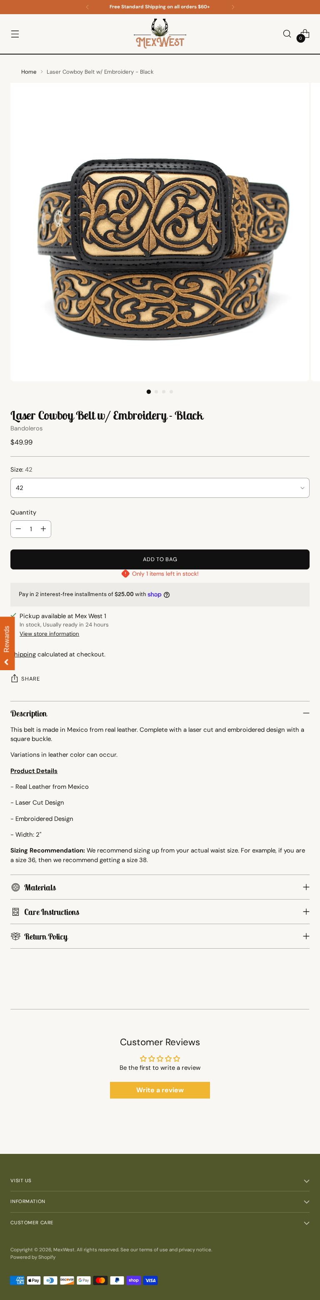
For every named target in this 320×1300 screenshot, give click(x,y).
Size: (21, 469)
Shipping (23, 654)
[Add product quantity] (43, 529)
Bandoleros (26, 428)
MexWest (64, 1250)
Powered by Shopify (32, 1257)
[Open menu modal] (14, 33)
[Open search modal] (287, 33)
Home (29, 71)
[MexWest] (160, 33)
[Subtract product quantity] (18, 529)
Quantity (23, 512)
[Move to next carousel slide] (308, 1005)
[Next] (233, 7)
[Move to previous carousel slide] (11, 1005)
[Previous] (87, 7)
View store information (49, 633)
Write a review (160, 1090)
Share (30, 678)
